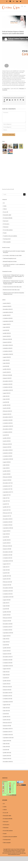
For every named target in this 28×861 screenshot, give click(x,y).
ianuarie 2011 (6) (7, 725)
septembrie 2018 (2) (8, 459)
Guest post (5, 221)
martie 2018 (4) (6, 474)
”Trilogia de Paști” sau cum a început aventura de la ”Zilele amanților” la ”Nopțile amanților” (13, 276)
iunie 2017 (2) (6, 501)
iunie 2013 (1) (6, 641)
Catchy (4, 206)
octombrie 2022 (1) (7, 351)
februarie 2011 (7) (7, 722)
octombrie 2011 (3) (7, 698)
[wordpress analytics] (23, 785)
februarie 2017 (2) (7, 513)
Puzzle (4, 233)
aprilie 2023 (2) (7, 333)
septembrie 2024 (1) (8, 312)
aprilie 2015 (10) (7, 575)
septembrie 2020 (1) (8, 426)
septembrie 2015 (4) (8, 560)
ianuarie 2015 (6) (7, 584)
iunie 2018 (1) (6, 468)
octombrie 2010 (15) (8, 734)
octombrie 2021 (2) (7, 387)
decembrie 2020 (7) (8, 417)
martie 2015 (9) (6, 578)
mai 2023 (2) (6, 330)
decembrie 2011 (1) (7, 692)
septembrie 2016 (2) (8, 528)
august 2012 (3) (6, 668)
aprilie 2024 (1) (6, 315)
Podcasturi (21, 88)
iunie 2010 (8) (6, 746)
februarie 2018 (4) (7, 477)
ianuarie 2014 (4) (7, 620)
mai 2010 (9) (6, 749)
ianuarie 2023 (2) (7, 342)
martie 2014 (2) (6, 614)
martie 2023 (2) (7, 336)
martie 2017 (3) (6, 510)
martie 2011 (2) (6, 719)
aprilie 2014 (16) (7, 611)
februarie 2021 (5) (7, 411)
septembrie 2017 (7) (8, 492)
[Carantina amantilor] (4, 151)
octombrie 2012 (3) (7, 662)
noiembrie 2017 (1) (7, 486)
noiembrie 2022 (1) (7, 348)
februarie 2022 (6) (7, 375)
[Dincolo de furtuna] (10, 151)
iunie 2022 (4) (6, 363)
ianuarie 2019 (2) (7, 447)
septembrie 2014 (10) (8, 596)
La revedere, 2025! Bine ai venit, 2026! (12, 255)
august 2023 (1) (6, 324)
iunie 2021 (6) (6, 399)
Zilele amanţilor (7, 242)
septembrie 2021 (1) (8, 390)
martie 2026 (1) (6, 303)
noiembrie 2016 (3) (7, 522)
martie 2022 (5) (7, 372)
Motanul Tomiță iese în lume (10, 261)
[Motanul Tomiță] (10, 146)
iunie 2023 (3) (6, 327)
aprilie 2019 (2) (6, 438)
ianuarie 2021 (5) (7, 414)
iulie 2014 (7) (6, 602)
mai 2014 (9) (6, 608)
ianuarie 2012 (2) (7, 689)
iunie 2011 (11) (6, 710)
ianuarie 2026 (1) (7, 306)
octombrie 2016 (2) (7, 525)
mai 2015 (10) (6, 572)
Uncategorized (6, 238)
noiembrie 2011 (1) (7, 695)
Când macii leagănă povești (9, 258)
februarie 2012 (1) (7, 686)
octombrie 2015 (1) (7, 557)
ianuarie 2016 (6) (7, 548)
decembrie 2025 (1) (7, 309)
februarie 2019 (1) (7, 444)
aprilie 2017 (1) (6, 507)
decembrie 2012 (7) (7, 656)
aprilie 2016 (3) (6, 540)
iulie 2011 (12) (6, 707)
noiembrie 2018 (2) (7, 453)
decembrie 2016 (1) (7, 519)
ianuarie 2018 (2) (7, 480)
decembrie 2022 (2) (8, 345)
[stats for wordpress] (20, 781)
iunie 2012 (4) (6, 674)
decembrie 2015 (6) (7, 552)
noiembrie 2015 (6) (7, 554)
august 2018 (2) (6, 462)
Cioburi (5, 209)
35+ (4, 203)
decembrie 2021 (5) (7, 381)
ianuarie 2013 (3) (7, 653)
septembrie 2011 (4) (8, 701)
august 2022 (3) (7, 357)
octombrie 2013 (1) (7, 629)
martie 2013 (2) (6, 650)
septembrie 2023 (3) (8, 321)
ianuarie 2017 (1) (7, 516)
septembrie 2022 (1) (8, 354)
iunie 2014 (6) (6, 605)
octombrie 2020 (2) (7, 423)
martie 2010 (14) (7, 755)
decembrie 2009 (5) (8, 761)
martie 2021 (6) (6, 408)
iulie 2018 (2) (6, 465)
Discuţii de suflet (7, 215)
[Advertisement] (14, 171)
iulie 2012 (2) (6, 671)
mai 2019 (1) (6, 435)
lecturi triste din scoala (15, 286)
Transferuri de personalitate (10, 236)
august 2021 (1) (6, 393)
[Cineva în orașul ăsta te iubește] (15, 146)
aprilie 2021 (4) (6, 405)
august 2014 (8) (6, 599)
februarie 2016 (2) (7, 546)
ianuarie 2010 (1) (7, 758)
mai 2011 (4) (6, 713)
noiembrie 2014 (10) (8, 590)
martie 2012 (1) (6, 683)
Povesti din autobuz (8, 230)
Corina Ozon (6, 88)
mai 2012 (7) (6, 677)
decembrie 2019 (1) (7, 429)
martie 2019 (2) (6, 441)
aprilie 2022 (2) (7, 369)
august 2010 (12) (7, 740)
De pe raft (5, 212)
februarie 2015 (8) (7, 581)
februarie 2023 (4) (7, 339)
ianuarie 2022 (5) (7, 378)
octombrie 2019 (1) (7, 432)
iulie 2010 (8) (6, 743)
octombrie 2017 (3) (7, 489)
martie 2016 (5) (6, 542)
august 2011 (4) (6, 704)
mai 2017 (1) (6, 504)
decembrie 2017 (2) (7, 483)
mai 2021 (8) (6, 402)
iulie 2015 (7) (6, 566)
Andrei (4, 292)
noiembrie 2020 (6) (7, 420)
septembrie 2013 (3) (8, 632)
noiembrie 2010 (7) (7, 731)
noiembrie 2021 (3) (7, 384)
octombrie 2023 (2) (7, 318)
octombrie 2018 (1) (7, 456)
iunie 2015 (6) (6, 569)
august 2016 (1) (6, 530)
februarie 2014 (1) (7, 617)
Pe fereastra (6, 224)
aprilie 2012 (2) (6, 680)
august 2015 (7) (6, 563)
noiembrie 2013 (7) (7, 626)
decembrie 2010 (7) (8, 728)
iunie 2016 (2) (6, 534)
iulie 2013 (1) (6, 638)
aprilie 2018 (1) (6, 471)
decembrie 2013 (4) (7, 623)
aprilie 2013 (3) (6, 647)
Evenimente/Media (7, 218)
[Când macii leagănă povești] (4, 146)
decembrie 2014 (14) (8, 587)
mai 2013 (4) (6, 644)
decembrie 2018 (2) (7, 450)
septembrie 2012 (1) (8, 665)
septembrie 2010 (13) (8, 737)
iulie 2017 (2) (6, 498)
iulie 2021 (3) (6, 396)
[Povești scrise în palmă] (21, 146)
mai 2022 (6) (6, 366)
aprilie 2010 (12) (7, 752)
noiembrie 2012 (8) (7, 659)
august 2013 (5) (6, 635)
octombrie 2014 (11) (7, 593)
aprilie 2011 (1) (6, 716)
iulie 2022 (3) (6, 360)
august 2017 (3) (6, 495)
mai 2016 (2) (6, 536)
